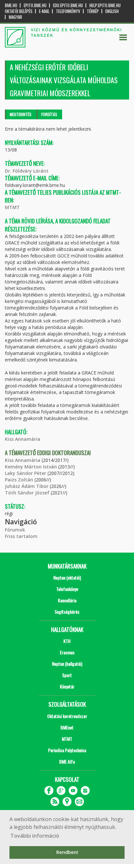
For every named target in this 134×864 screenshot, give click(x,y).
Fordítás (49, 114)
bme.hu (11, 5)
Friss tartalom (21, 536)
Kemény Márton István (31, 467)
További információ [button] (34, 835)
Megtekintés (21, 114)
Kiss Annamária (22, 439)
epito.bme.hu (35, 5)
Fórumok (15, 530)
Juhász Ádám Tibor (26, 486)
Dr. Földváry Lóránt (26, 171)
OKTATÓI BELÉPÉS (19, 11)
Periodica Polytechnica (67, 750)
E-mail (44, 11)
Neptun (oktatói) (67, 577)
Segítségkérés (67, 611)
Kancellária (67, 600)
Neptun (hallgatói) (67, 663)
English (112, 11)
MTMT (12, 207)
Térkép (93, 11)
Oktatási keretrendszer (67, 716)
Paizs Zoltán (19, 480)
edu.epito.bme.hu (68, 5)
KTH (67, 640)
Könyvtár (67, 686)
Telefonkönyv (68, 11)
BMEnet (67, 727)
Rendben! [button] (67, 852)
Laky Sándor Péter (25, 473)
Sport (67, 675)
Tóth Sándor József (27, 493)
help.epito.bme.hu (105, 5)
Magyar (15, 17)
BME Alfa (67, 761)
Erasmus (67, 652)
